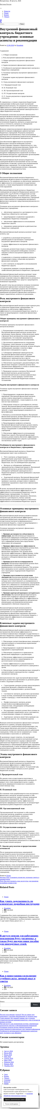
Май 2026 (7, 1056)
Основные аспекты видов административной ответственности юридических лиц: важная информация (20, 1028)
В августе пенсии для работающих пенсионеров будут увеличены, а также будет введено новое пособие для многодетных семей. (19, 939)
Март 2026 (7, 1060)
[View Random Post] (1, 20)
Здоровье (7, 1080)
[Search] (1, 22)
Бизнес (6, 15)
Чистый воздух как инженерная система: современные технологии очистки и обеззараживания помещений (19, 1024)
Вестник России (5, 4)
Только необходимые (11, 1104)
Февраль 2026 (9, 1062)
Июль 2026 (8, 1053)
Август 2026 (8, 1051)
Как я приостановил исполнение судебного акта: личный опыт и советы (18, 978)
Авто (6, 1074)
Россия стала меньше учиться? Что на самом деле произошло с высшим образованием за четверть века (18, 1015)
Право (6, 13)
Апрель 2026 (8, 1058)
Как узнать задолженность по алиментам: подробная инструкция (19, 902)
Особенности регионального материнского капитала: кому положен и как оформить (18, 1032)
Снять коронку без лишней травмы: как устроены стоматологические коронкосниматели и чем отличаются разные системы (20, 1020)
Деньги (6, 17)
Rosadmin (20, 45)
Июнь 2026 (8, 1055)
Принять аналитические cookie (14, 1099)
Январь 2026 (8, 1064)
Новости (7, 11)
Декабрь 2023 (9, 1066)
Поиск (2, 1001)
